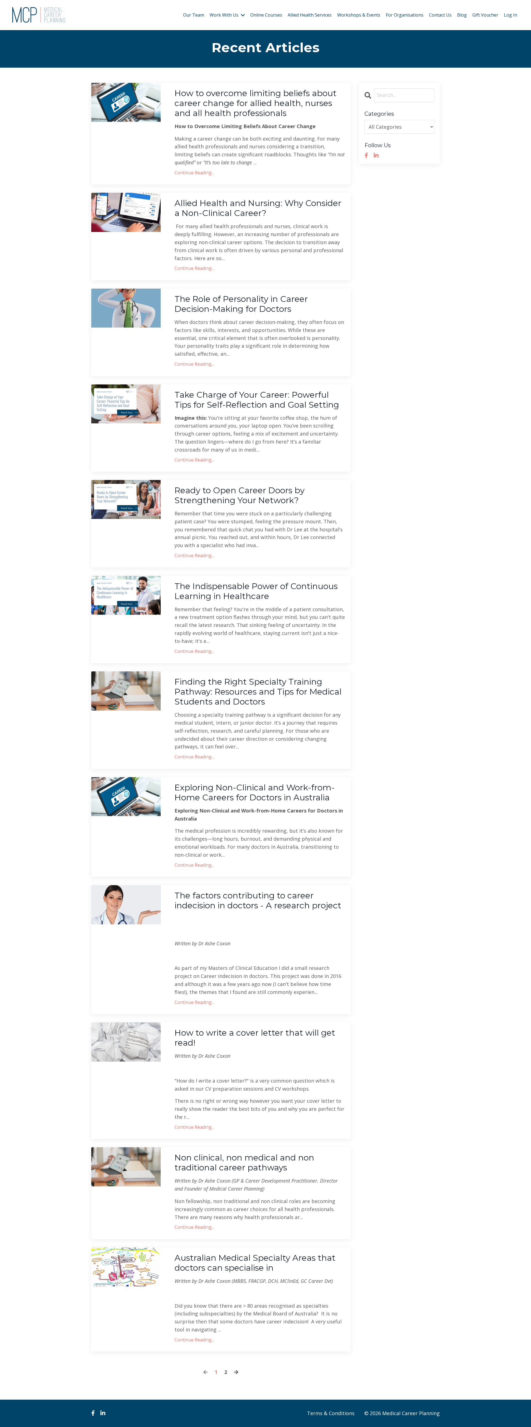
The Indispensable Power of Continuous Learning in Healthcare (256, 591)
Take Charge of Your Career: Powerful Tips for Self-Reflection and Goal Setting (257, 400)
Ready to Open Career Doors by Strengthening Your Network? (239, 495)
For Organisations (404, 15)
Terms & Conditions (331, 1413)
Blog (462, 15)
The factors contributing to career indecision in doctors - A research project (258, 901)
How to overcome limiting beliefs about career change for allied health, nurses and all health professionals (256, 103)
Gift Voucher (485, 15)
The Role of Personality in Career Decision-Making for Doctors (241, 304)
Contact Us (440, 15)
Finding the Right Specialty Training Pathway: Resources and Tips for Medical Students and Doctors (258, 692)
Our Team (193, 15)
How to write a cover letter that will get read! (255, 1038)
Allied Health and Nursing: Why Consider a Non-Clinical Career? (258, 208)
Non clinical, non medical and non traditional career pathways (244, 1163)
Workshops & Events (358, 15)
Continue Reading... (194, 173)
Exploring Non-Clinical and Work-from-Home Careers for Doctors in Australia (255, 793)
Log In (510, 15)
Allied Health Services (310, 15)
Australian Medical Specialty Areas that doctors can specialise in (255, 1263)
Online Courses (266, 15)
